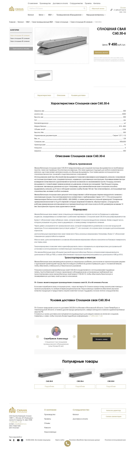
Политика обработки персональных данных (84, 440)
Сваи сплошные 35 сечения (19, 38)
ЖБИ (50, 15)
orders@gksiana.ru (20, 424)
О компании (33, 3)
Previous (34, 75)
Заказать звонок (101, 52)
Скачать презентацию (113, 416)
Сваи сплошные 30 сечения (19, 35)
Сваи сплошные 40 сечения (19, 41)
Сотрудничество (76, 3)
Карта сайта (59, 440)
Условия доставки (78, 95)
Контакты (96, 3)
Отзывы (47, 423)
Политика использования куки (115, 440)
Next (90, 75)
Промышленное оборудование (69, 15)
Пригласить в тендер (21, 48)
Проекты (88, 3)
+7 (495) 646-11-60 (95, 316)
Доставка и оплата (60, 3)
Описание (61, 95)
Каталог (31, 15)
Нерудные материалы (95, 15)
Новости (47, 427)
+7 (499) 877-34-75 (120, 10)
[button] (123, 7)
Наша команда (50, 432)
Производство (45, 3)
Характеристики (44, 95)
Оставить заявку (101, 339)
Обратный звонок (98, 8)
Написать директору (113, 410)
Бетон (41, 15)
